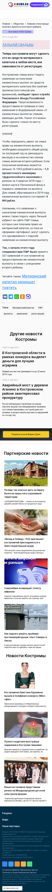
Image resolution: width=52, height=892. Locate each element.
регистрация (37, 314)
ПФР (40, 308)
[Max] (28, 297)
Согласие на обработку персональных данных (20, 870)
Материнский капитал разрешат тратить (24, 282)
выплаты (8, 314)
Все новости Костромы (20, 32)
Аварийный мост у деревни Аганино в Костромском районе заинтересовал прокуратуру (25, 391)
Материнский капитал (23, 308)
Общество (18, 24)
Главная (6, 24)
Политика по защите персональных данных (19, 873)
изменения (22, 314)
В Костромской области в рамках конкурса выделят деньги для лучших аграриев (24, 359)
